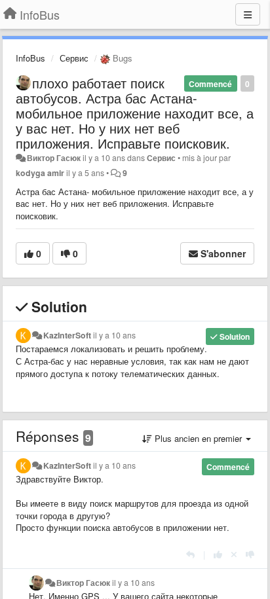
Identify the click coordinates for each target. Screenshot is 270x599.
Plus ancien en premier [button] (198, 438)
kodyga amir (40, 173)
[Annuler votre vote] (234, 554)
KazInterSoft (67, 335)
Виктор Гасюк (54, 158)
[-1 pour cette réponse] (250, 554)
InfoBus (30, 58)
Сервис (74, 58)
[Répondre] (190, 554)
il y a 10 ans (114, 335)
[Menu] (247, 14)
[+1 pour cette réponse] (218, 554)
